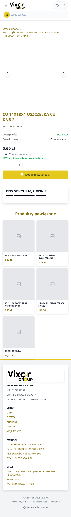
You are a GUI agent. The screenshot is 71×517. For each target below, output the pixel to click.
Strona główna (11, 28)
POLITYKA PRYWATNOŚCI (20, 484)
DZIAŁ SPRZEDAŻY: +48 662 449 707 (26, 444)
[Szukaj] (7, 15)
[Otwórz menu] (6, 5)
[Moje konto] (64, 5)
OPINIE (41, 191)
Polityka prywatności (20, 501)
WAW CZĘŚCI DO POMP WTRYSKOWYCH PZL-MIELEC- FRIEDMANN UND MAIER (31, 34)
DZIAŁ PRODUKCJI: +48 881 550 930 (26, 449)
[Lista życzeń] (57, 5)
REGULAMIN (13, 479)
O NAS (10, 412)
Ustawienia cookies (37, 507)
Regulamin (55, 501)
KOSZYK (11, 426)
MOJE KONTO (14, 431)
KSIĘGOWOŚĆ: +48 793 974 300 (24, 453)
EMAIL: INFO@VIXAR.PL (19, 458)
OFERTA (11, 417)
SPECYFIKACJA (24, 191)
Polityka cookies (40, 501)
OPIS (9, 191)
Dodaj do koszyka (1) (38, 174)
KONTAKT (12, 421)
